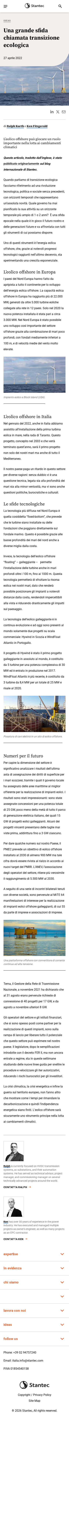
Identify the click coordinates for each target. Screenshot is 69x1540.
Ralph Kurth (15, 126)
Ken (5, 1221)
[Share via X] (58, 112)
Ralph (6, 1166)
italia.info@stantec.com (27, 1360)
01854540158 (19, 1368)
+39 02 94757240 (24, 1352)
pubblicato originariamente (21, 163)
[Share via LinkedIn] (52, 112)
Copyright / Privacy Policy (34, 1395)
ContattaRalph (15, 1187)
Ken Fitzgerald (37, 126)
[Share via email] (64, 112)
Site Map (34, 1400)
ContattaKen (13, 1239)
